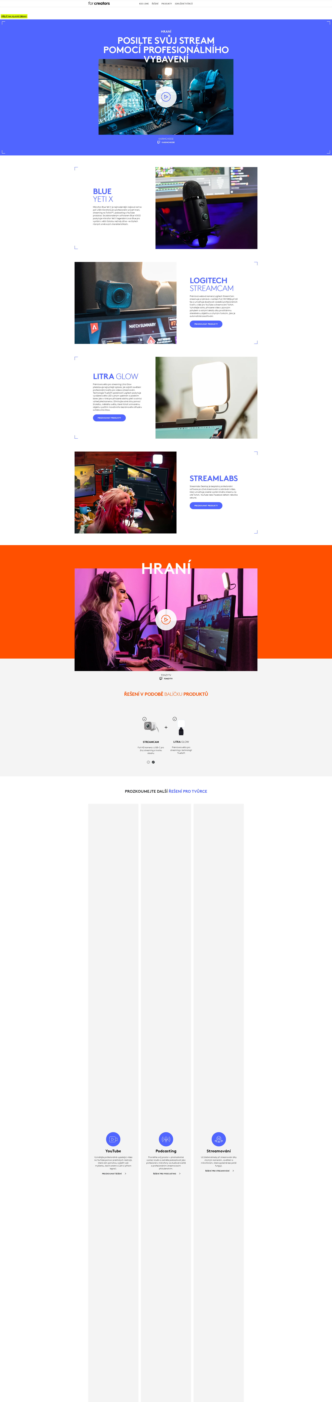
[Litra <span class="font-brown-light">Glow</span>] (181, 727)
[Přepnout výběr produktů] (144, 719)
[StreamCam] (151, 727)
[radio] (148, 762)
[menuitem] (144, 4)
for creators (99, 3)
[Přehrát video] (166, 97)
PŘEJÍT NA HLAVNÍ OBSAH (14, 16)
